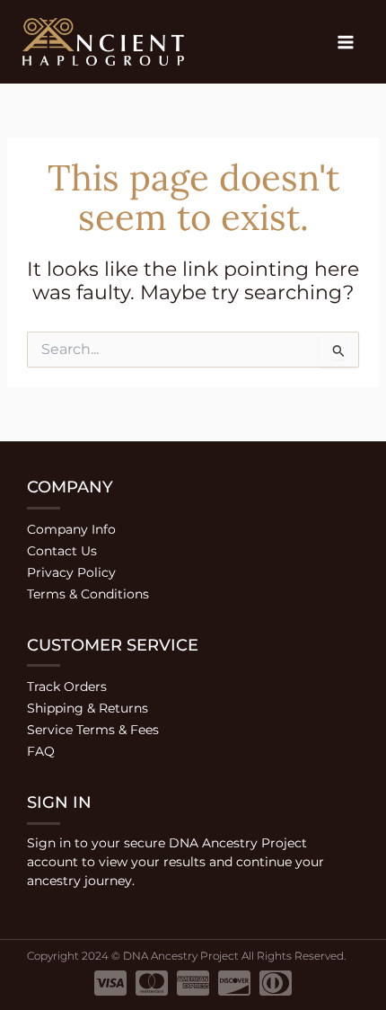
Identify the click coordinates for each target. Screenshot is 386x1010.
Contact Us (62, 551)
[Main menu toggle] (345, 41)
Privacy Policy (71, 572)
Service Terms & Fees (93, 730)
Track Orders (67, 686)
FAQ (41, 751)
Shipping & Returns (87, 708)
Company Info (71, 529)
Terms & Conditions (88, 594)
